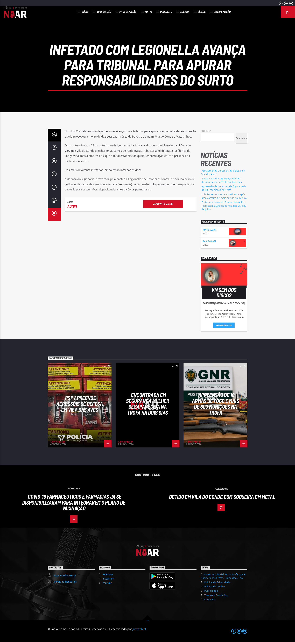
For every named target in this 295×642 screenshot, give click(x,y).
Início (85, 11)
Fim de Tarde (210, 229)
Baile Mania (209, 241)
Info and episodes (224, 325)
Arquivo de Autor (163, 203)
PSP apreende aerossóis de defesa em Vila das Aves (79, 404)
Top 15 (148, 11)
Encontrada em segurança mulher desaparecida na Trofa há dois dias (147, 403)
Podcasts (166, 11)
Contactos (210, 599)
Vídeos (202, 11)
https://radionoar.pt (64, 575)
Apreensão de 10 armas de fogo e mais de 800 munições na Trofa (215, 403)
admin (72, 206)
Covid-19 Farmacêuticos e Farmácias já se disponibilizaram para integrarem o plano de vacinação (73, 502)
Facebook (107, 574)
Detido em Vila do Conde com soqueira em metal (222, 496)
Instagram (108, 578)
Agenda (184, 11)
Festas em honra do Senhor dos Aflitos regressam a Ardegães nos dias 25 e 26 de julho (223, 206)
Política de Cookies (215, 586)
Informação (103, 11)
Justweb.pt (139, 629)
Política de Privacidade (217, 582)
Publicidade (211, 590)
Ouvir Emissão (222, 11)
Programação (127, 11)
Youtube (107, 582)
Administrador (57, 441)
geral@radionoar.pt (64, 581)
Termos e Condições (215, 595)
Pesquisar (205, 130)
